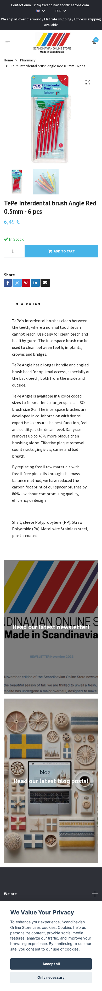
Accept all (51, 964)
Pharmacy (28, 60)
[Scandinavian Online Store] (52, 42)
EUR (58, 10)
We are (10, 893)
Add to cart (64, 251)
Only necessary (51, 977)
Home (8, 60)
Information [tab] (27, 304)
